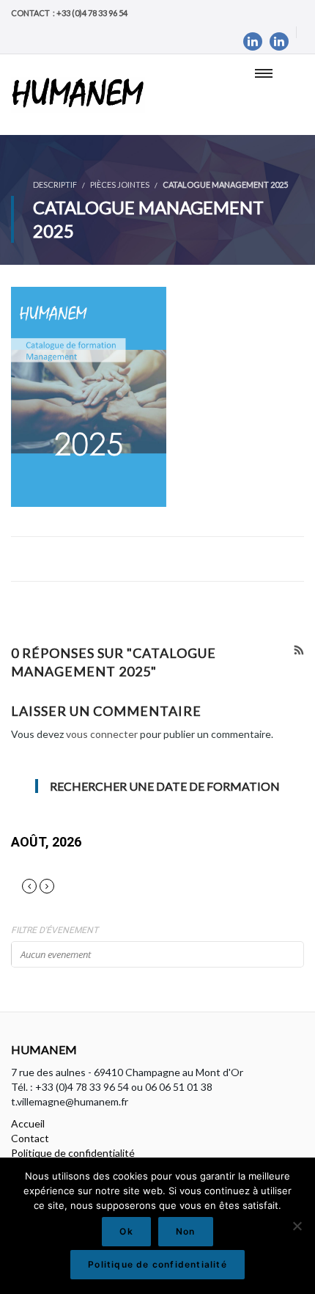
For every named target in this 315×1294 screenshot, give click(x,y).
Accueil (28, 1123)
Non (186, 1231)
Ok (126, 1231)
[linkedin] (252, 41)
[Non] (296, 1225)
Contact (30, 1138)
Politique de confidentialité (73, 1153)
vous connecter (102, 734)
